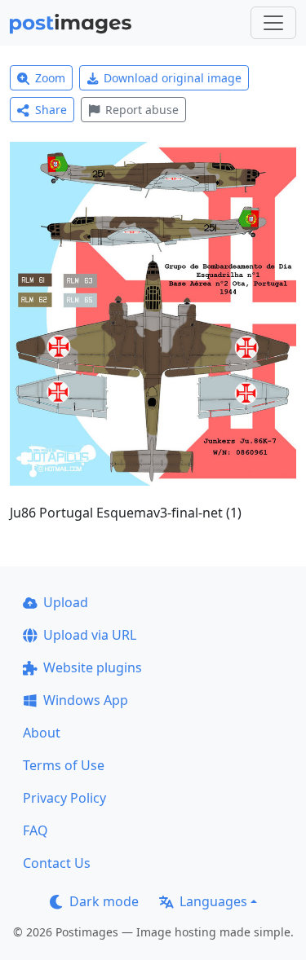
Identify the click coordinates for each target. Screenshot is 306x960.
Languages (213, 901)
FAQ (35, 830)
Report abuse (142, 109)
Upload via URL (89, 635)
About (41, 733)
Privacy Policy (64, 798)
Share (51, 109)
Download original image (173, 78)
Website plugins (92, 667)
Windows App (85, 700)
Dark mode (104, 901)
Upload (65, 602)
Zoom (50, 78)
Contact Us (57, 863)
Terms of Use (63, 765)
